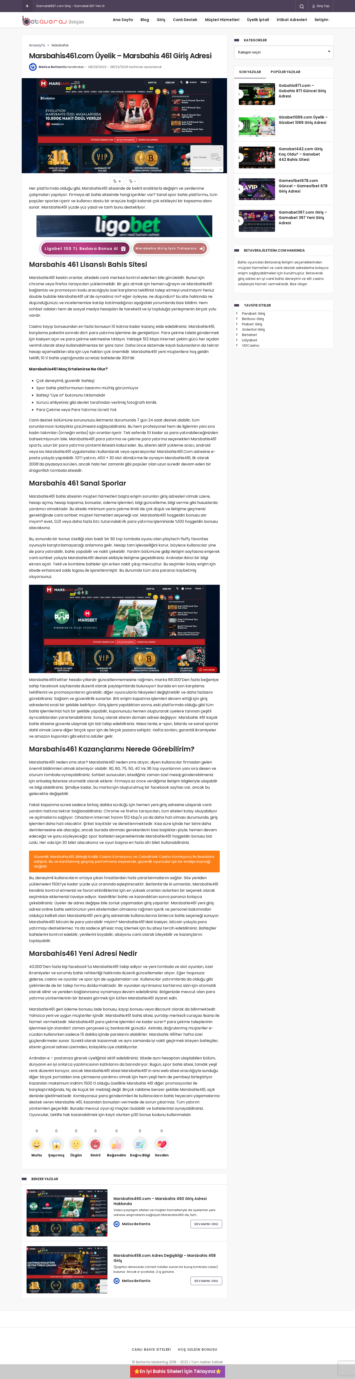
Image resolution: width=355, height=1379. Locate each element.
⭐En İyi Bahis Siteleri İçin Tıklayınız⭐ (177, 1371)
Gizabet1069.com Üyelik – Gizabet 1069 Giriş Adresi (303, 120)
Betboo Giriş (252, 318)
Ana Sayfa (123, 19)
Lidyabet (249, 340)
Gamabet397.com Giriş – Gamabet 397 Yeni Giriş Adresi (77, 6)
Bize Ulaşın (298, 284)
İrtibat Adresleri (292, 19)
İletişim (321, 19)
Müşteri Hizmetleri (222, 19)
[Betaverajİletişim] (54, 20)
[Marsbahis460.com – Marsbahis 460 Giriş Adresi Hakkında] (67, 1213)
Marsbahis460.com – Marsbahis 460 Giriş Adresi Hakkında (160, 1201)
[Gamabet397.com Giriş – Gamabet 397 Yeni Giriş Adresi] (257, 221)
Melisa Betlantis (53, 67)
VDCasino (250, 345)
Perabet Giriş (253, 313)
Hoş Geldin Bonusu (197, 1349)
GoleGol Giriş (253, 329)
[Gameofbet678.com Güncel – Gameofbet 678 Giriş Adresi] (257, 189)
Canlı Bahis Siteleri (151, 1349)
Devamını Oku (206, 1224)
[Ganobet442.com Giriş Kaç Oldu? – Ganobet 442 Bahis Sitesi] (257, 157)
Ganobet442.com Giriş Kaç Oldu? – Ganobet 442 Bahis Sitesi (301, 154)
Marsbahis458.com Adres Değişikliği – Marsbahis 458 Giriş (165, 1258)
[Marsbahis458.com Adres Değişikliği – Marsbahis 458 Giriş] (67, 1269)
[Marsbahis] (124, 225)
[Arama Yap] (302, 6)
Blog (145, 19)
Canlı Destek (185, 19)
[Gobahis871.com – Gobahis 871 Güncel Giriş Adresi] (257, 94)
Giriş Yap (322, 6)
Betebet (249, 334)
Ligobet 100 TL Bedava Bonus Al (81, 248)
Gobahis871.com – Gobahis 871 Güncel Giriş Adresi (302, 91)
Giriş (161, 19)
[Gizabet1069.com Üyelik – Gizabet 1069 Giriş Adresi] (257, 126)
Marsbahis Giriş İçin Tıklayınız (166, 248)
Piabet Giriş (251, 324)
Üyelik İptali (258, 19)
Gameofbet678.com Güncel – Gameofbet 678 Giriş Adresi (303, 186)
